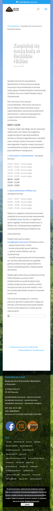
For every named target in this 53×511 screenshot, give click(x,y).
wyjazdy (23, 479)
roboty (34, 466)
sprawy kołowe (12, 475)
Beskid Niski (12, 446)
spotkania (28, 470)
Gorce (22, 454)
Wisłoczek (11, 479)
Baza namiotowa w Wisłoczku (22, 190)
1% (8, 442)
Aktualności (19, 442)
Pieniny (20, 462)
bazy (20, 219)
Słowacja (26, 475)
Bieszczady (11, 454)
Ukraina (36, 475)
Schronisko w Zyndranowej (21, 155)
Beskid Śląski (28, 450)
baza (29, 442)
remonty (24, 466)
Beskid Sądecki (26, 446)
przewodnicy (11, 466)
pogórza (30, 462)
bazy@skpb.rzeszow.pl (17, 242)
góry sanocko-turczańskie (16, 458)
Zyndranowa (36, 479)
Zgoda (27, 504)
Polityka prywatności (32, 501)
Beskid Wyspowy (13, 450)
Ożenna (10, 462)
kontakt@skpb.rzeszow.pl (15, 397)
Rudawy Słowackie (13, 470)
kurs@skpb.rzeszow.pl (14, 400)
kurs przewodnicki (36, 458)
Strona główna (13, 26)
